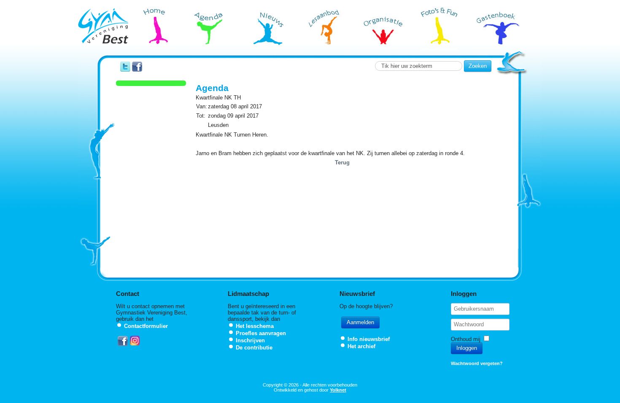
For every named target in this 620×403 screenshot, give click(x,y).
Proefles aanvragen (261, 333)
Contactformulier (146, 326)
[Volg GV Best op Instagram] (134, 344)
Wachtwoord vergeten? (477, 363)
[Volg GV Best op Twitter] (125, 70)
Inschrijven (250, 340)
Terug (342, 162)
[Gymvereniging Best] (103, 26)
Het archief (361, 346)
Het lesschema (255, 326)
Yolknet (338, 389)
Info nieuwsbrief (369, 339)
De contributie (254, 347)
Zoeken (478, 66)
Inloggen (466, 348)
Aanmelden (360, 322)
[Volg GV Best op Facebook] (137, 70)
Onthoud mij (465, 339)
